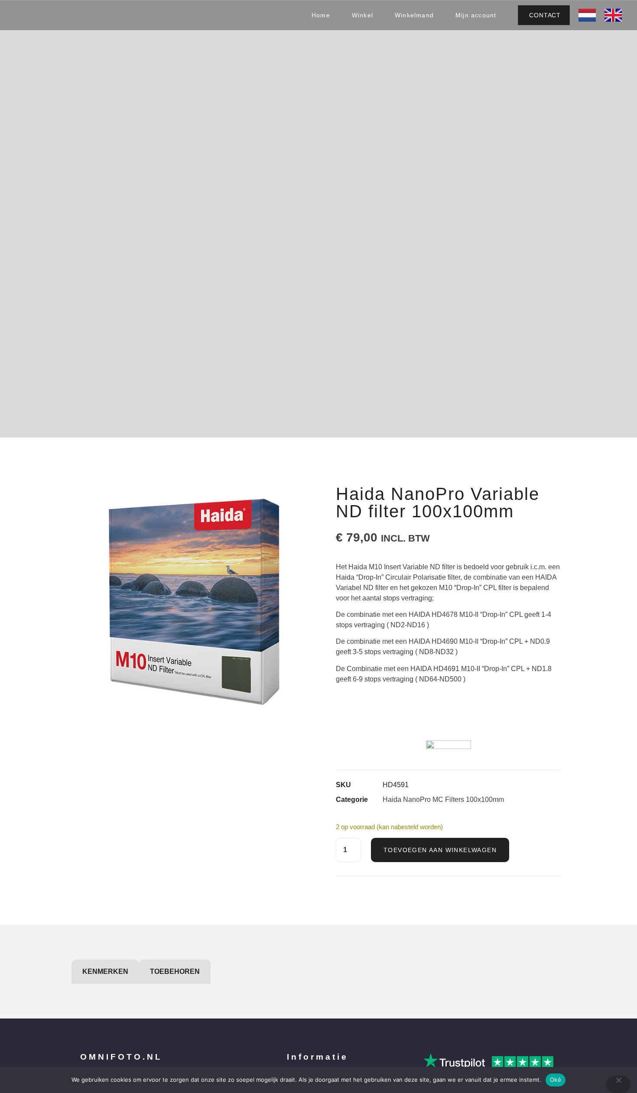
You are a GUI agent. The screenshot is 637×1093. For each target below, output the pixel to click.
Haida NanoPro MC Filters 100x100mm (443, 799)
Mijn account (475, 15)
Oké (555, 1079)
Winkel (362, 15)
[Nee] (618, 1084)
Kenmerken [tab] (105, 971)
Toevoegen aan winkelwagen (440, 850)
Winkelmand (414, 15)
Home (321, 15)
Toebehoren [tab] (175, 971)
